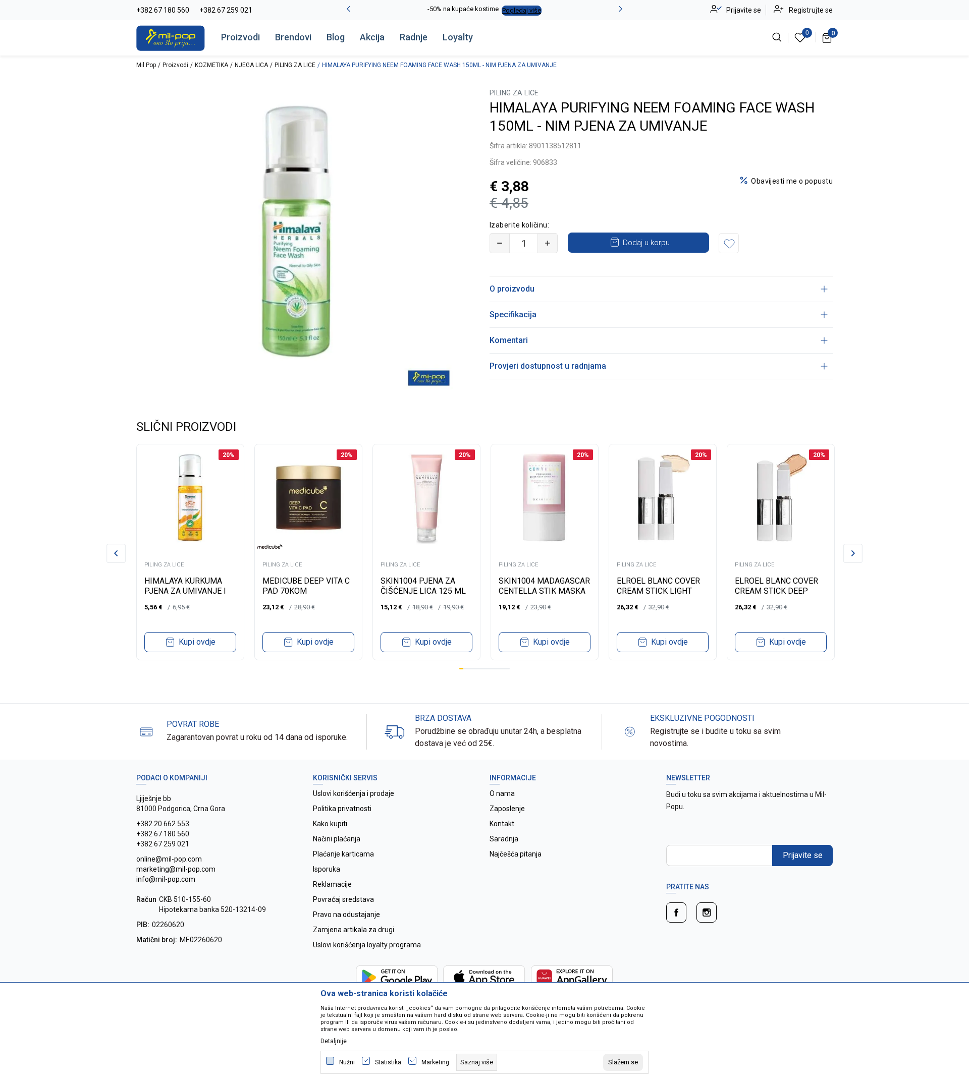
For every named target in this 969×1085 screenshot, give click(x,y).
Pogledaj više (521, 10)
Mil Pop (146, 65)
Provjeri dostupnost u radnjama (548, 366)
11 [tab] (503, 668)
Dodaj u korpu (646, 242)
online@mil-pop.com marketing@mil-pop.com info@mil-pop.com (176, 869)
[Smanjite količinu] (500, 243)
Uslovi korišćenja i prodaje (353, 793)
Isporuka (326, 869)
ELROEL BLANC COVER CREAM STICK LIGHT (658, 586)
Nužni (347, 1062)
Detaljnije (333, 1041)
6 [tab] (482, 668)
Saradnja (504, 839)
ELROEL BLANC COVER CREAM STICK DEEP (776, 586)
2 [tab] (465, 668)
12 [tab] (508, 668)
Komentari (509, 340)
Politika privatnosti (342, 809)
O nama (502, 793)
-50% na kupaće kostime (463, 9)
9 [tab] (495, 668)
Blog (336, 37)
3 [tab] (470, 668)
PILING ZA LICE (295, 65)
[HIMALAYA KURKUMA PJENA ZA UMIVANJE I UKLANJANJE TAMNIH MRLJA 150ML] (190, 497)
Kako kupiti (330, 824)
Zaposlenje (507, 809)
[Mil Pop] (170, 37)
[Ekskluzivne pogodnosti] (630, 731)
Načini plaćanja (336, 839)
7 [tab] (486, 668)
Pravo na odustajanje (346, 914)
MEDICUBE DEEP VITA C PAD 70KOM (306, 586)
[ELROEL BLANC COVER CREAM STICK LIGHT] (662, 497)
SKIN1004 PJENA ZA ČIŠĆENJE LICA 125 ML (423, 586)
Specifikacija (513, 314)
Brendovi (293, 37)
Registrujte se (811, 10)
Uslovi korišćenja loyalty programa (367, 945)
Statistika (388, 1062)
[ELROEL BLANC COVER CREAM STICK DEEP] (780, 497)
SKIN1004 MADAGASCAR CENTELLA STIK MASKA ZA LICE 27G (544, 591)
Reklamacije (332, 884)
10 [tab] (499, 668)
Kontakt (502, 824)
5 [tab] (478, 668)
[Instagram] (706, 912)
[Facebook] (676, 912)
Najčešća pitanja (516, 854)
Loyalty (458, 37)
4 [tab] (474, 668)
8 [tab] (491, 668)
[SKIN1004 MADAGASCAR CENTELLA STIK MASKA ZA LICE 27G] (544, 497)
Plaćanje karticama (343, 854)
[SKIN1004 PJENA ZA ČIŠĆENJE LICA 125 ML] (426, 497)
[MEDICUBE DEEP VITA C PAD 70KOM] (308, 497)
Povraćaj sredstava (343, 899)
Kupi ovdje (197, 642)
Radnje (413, 37)
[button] (729, 243)
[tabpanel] (190, 552)
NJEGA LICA (251, 65)
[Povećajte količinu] (547, 243)
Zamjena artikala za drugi (353, 930)
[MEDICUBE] (270, 546)
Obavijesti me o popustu (792, 181)
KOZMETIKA (211, 65)
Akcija (372, 37)
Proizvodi (240, 37)
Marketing (435, 1062)
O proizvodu (512, 289)
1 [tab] (461, 668)
